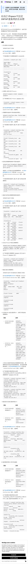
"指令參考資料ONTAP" (9, 51)
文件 (15, 2)
